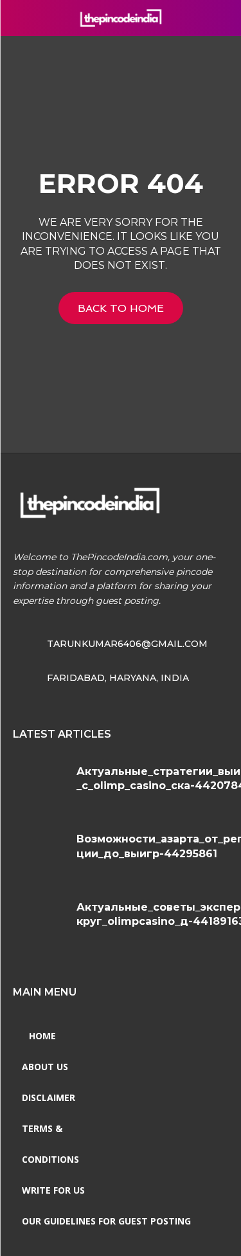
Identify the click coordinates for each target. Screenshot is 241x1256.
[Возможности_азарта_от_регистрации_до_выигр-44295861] (40, 854)
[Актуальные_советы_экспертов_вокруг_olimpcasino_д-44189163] (40, 922)
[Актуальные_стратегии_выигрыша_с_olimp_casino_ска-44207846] (40, 787)
